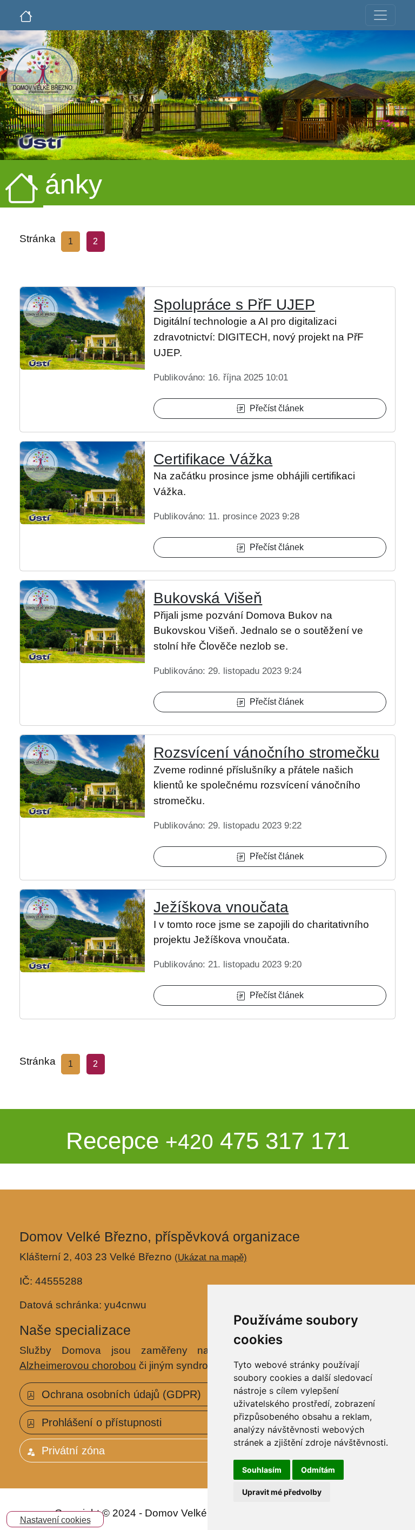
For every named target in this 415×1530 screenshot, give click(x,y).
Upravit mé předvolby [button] (282, 1491)
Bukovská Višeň (207, 598)
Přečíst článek (274, 408)
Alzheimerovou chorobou (77, 1365)
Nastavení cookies (55, 1520)
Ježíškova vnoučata (221, 907)
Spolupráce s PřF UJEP (234, 304)
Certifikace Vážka (212, 459)
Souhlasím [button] (262, 1469)
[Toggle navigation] (380, 15)
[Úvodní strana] (25, 15)
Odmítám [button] (318, 1469)
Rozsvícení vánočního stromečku (266, 752)
